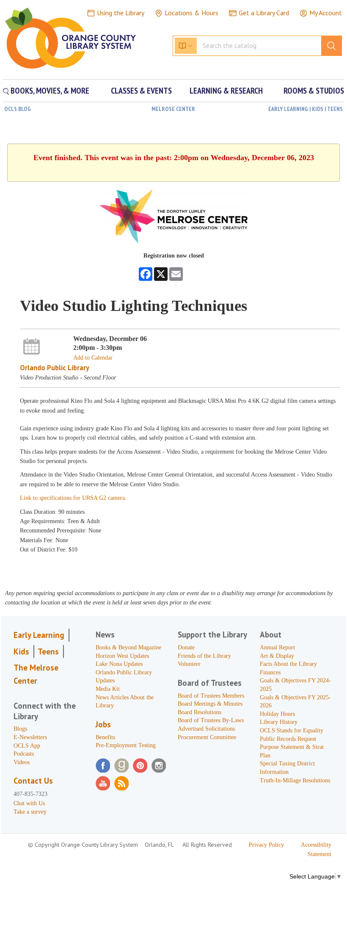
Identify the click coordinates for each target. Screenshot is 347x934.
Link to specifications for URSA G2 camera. (73, 498)
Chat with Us (29, 803)
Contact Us (33, 781)
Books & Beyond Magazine (128, 647)
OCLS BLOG (17, 109)
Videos (22, 762)
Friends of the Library (204, 656)
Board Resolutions (199, 712)
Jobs (103, 724)
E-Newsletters (30, 737)
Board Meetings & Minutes (210, 704)
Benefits (105, 737)
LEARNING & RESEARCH (226, 90)
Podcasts (24, 754)
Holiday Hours (277, 714)
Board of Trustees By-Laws (211, 720)
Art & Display (277, 656)
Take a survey (30, 812)
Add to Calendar (93, 358)
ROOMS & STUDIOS (314, 90)
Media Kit (108, 689)
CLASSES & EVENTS (141, 90)
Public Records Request (288, 739)
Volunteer (189, 664)
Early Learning (39, 635)
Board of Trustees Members (211, 696)
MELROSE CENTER (173, 109)
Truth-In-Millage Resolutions (295, 780)
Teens (48, 651)
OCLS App (27, 746)
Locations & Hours (191, 12)
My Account (325, 12)
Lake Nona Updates (119, 664)
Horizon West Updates (122, 656)
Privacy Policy (266, 845)
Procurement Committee (207, 737)
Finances (270, 672)
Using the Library (120, 12)
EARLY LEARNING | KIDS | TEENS (305, 109)
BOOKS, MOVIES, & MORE (49, 90)
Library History (278, 722)
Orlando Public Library (54, 367)
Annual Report (277, 647)
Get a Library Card (264, 12)
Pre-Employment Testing (126, 745)
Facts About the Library (288, 664)
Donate (186, 647)
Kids (21, 651)
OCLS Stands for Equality (291, 730)
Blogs (20, 729)
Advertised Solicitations (206, 729)
